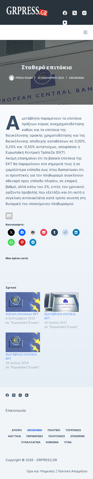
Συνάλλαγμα (30, 442)
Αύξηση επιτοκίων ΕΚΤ (22, 314)
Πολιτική (54, 430)
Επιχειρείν (78, 436)
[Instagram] (84, 13)
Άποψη (17, 430)
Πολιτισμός (56, 436)
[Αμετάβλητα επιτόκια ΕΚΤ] (61, 302)
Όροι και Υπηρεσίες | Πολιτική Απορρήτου (57, 471)
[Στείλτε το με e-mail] (9, 215)
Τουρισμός (73, 430)
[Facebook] (65, 13)
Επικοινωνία (16, 410)
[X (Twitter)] (74, 13)
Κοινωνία (52, 442)
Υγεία (68, 442)
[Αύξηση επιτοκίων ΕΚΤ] (23, 302)
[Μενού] (85, 32)
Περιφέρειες (34, 436)
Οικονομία (76, 77)
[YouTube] (65, 22)
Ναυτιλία (14, 436)
